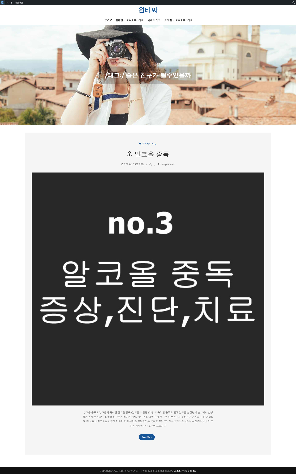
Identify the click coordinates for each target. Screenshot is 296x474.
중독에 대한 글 (149, 143)
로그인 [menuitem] (9, 2)
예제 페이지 (154, 20)
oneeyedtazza (167, 164)
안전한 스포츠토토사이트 (130, 20)
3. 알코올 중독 (148, 154)
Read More (147, 437)
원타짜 (148, 9)
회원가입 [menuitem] (19, 2)
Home (107, 20)
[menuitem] (2, 2)
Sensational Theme (185, 470)
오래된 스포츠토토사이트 (179, 20)
